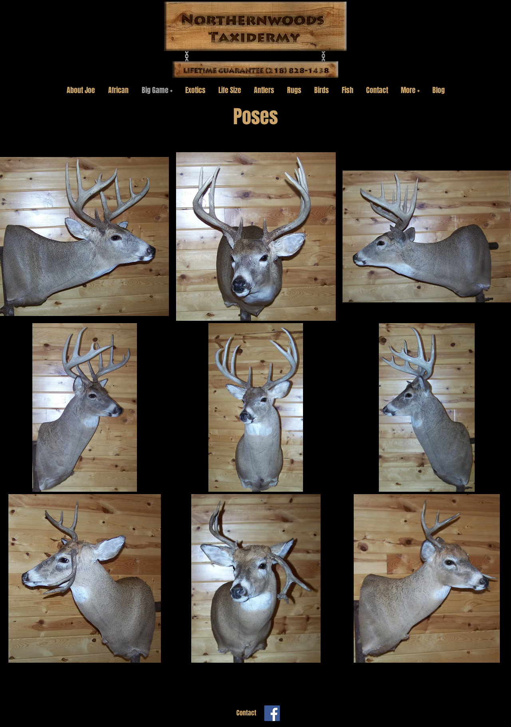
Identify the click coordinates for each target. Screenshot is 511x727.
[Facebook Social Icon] (272, 713)
